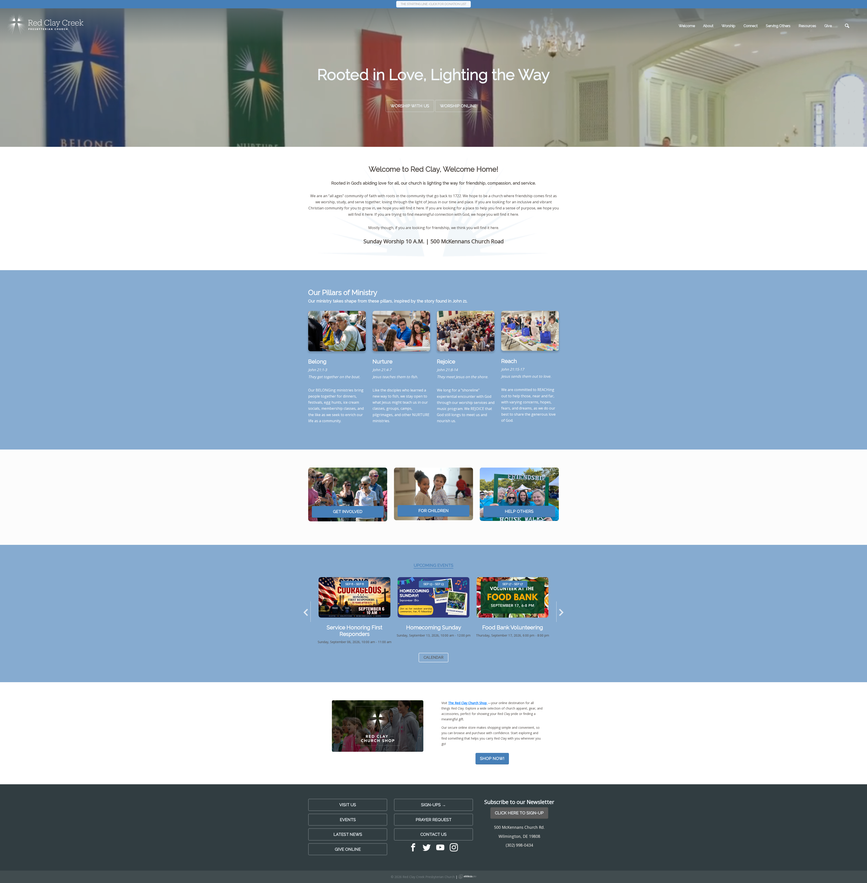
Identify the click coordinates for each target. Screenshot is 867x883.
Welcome (687, 26)
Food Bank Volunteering (512, 627)
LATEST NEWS (347, 834)
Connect (750, 26)
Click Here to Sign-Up (519, 812)
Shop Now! (492, 758)
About (708, 26)
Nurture (382, 361)
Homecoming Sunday (433, 627)
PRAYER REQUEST (434, 819)
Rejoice (446, 361)
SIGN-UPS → (433, 804)
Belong (317, 361)
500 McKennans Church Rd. (519, 827)
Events (348, 819)
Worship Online (458, 105)
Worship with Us (410, 105)
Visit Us (347, 804)
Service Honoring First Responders (354, 630)
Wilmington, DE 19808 (519, 836)
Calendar (433, 657)
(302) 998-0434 (519, 845)
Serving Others (778, 26)
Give (828, 26)
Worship (728, 26)
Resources (807, 26)
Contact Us (433, 834)
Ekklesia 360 (467, 876)
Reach (509, 361)
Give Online (348, 849)
